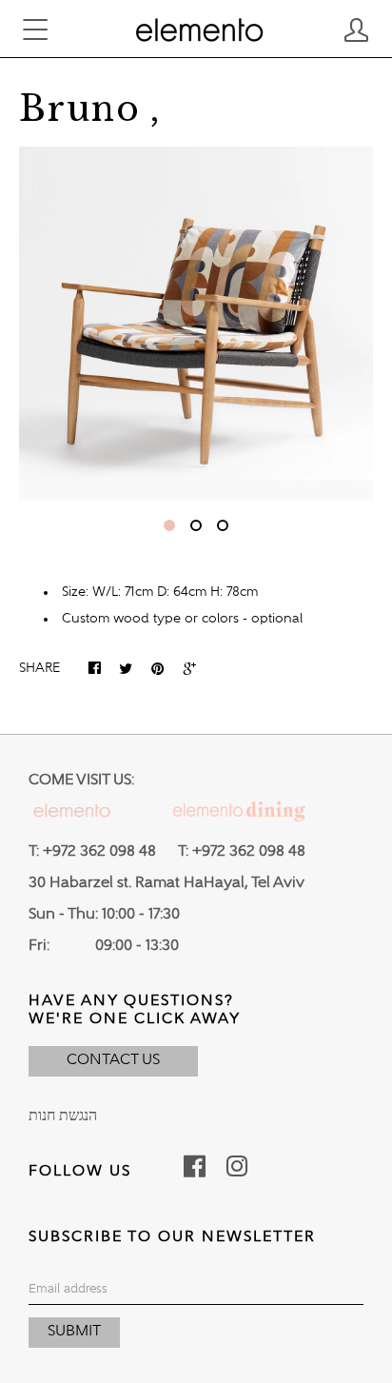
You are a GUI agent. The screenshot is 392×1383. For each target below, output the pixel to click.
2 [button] (196, 525)
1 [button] (169, 525)
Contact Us (113, 1060)
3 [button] (222, 525)
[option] (196, 324)
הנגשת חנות (63, 1116)
